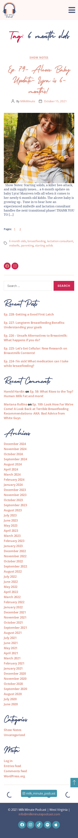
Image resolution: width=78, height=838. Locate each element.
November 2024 (15, 449)
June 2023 (11, 520)
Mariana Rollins (15, 404)
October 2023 (13, 500)
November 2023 (15, 495)
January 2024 (13, 485)
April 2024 (11, 469)
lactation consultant (60, 241)
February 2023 (14, 541)
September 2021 (15, 628)
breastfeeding (36, 241)
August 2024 (13, 464)
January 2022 (13, 607)
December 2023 (15, 490)
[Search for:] (27, 286)
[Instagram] (15, 266)
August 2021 (13, 633)
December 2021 (15, 612)
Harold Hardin (14, 391)
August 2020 (13, 694)
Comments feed (15, 771)
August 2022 (13, 571)
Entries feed (12, 766)
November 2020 (15, 679)
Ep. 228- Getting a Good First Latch (29, 314)
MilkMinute (27, 101)
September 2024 (15, 459)
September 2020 (15, 689)
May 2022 (10, 587)
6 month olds (17, 241)
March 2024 (12, 474)
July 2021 (10, 638)
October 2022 (13, 561)
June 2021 (11, 643)
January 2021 (13, 668)
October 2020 (13, 684)
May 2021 (10, 648)
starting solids (44, 245)
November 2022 (15, 556)
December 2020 (15, 673)
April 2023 (11, 531)
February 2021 (14, 663)
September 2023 (15, 505)
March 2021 (12, 658)
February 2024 (14, 480)
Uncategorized (14, 735)
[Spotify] (47, 825)
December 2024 (15, 444)
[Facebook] (7, 266)
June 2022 (11, 582)
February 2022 (14, 602)
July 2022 (10, 576)
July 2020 (10, 699)
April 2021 (11, 653)
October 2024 (13, 454)
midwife (14, 245)
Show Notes (39, 57)
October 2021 (13, 622)
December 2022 (15, 551)
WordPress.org (14, 776)
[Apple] (56, 825)
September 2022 (15, 566)
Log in (8, 761)
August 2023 (13, 510)
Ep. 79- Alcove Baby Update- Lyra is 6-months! (39, 79)
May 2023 (10, 525)
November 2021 (15, 617)
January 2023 (13, 546)
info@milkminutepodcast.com (39, 814)
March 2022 (12, 597)
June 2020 (11, 704)
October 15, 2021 (55, 101)
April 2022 (11, 592)
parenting (27, 245)
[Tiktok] (39, 825)
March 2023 (12, 536)
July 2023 (10, 515)
